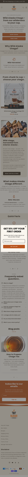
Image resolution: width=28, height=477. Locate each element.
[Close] (25, 226)
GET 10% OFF (14, 246)
